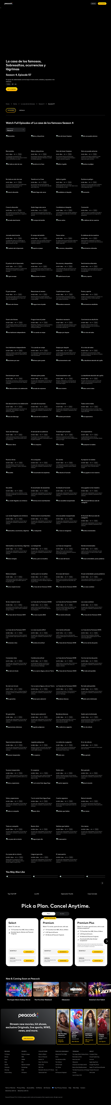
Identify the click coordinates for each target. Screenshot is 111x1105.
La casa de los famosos (28, 104)
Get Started (102, 3)
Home (7, 104)
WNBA (23, 1059)
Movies (6, 1056)
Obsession (75, 1062)
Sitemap (7, 1070)
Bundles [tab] (62, 913)
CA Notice (39, 1088)
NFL (23, 1062)
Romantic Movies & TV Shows (46, 1070)
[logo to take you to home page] (9, 4)
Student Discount (94, 1070)
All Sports (24, 1072)
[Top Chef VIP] (19, 884)
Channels (7, 1067)
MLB (23, 1070)
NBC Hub (41, 1067)
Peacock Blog (8, 1072)
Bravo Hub (41, 1064)
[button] (19, 989)
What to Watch (42, 1054)
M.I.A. (57, 1056)
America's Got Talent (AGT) (79, 1064)
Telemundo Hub (43, 1072)
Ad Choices (47, 1088)
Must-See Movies (43, 1062)
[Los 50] (45, 884)
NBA (23, 1056)
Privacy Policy (21, 1088)
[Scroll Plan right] (107, 941)
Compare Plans (93, 1054)
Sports (6, 1064)
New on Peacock (43, 1056)
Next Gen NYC (76, 1059)
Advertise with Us (10, 1091)
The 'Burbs (58, 1067)
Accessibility (30, 1088)
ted (56, 1070)
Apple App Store (93, 1062)
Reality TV (41, 1059)
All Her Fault (59, 1064)
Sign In (93, 3)
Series (15, 104)
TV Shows (7, 1054)
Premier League (26, 1054)
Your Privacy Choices (61, 1087)
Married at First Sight (61, 1054)
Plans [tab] (48, 913)
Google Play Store (94, 1064)
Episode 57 (51, 104)
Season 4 (41, 104)
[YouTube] (100, 1086)
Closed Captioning (94, 1056)
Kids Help (76, 1088)
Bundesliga (24, 1067)
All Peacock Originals (61, 1072)
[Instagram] (104, 1086)
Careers (82, 1088)
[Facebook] (91, 1086)
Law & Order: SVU (77, 1075)
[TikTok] (96, 1086)
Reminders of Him (77, 1056)
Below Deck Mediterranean (79, 1067)
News (6, 1059)
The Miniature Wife (61, 1059)
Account (91, 1059)
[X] (91, 1091)
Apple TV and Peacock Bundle (97, 1067)
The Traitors (59, 1062)
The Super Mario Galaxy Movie (80, 1054)
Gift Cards (92, 1072)
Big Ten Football (26, 1064)
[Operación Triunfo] (72, 884)
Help (70, 1088)
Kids (6, 1062)
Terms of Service (10, 1088)
